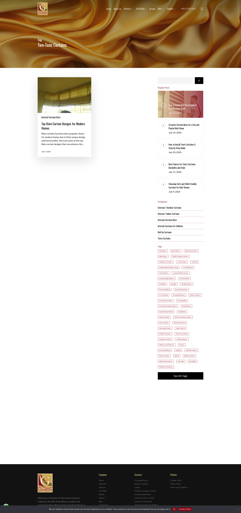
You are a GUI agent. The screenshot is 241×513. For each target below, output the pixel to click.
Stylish (176, 356)
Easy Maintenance (181, 289)
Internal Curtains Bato (50, 117)
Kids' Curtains (164, 323)
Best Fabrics (176, 251)
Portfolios (103, 491)
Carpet (137, 487)
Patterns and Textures (166, 345)
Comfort (194, 262)
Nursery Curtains (182, 334)
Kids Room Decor (180, 323)
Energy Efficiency (179, 295)
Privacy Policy (175, 484)
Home (101, 480)
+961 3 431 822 (188, 8)
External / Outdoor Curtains (169, 207)
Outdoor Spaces (181, 339)
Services (102, 487)
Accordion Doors (141, 480)
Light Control (180, 328)
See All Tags (180, 375)
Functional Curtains (165, 300)
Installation (182, 312)
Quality (178, 350)
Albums (102, 498)
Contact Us (103, 505)
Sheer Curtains (164, 356)
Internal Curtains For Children (170, 226)
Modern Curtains (165, 334)
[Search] (199, 80)
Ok (174, 509)
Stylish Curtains (189, 356)
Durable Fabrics (186, 284)
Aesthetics (162, 251)
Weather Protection (166, 367)
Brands (101, 494)
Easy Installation (164, 289)
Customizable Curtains (180, 273)
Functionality (182, 300)
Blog (100, 501)
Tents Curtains (164, 238)
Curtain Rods (163, 273)
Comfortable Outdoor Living (168, 267)
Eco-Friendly (163, 295)
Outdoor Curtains (165, 339)
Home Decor (186, 306)
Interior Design (164, 317)
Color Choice (181, 262)
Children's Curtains (165, 262)
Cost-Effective (188, 267)
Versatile (181, 361)
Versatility (192, 361)
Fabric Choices (195, 295)
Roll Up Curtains (164, 232)
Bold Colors (163, 256)
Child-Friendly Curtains (180, 256)
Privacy (181, 345)
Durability (162, 284)
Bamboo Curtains (141, 484)
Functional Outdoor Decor (168, 306)
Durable (173, 284)
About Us (102, 484)
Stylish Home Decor (165, 361)
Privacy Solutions (165, 350)
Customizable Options (166, 278)
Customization (184, 278)
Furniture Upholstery (143, 494)
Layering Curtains (165, 328)
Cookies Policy (176, 480)
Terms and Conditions (179, 487)
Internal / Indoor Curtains (168, 213)
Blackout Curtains (191, 251)
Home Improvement (166, 312)
